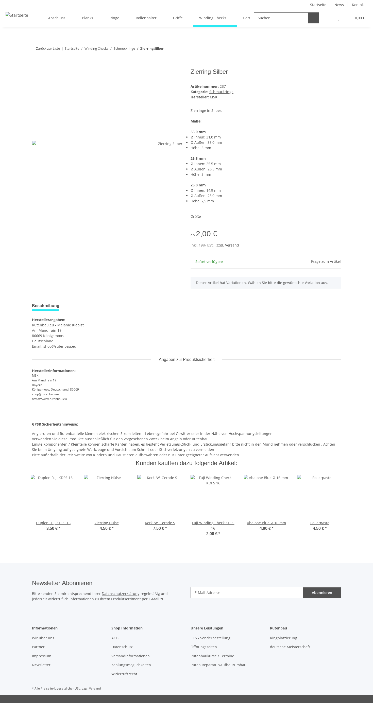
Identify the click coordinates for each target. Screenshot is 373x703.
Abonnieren (322, 592)
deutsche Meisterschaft (290, 646)
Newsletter (41, 664)
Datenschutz (122, 646)
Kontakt (358, 4)
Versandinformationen (130, 656)
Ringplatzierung (283, 638)
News (339, 4)
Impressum (41, 656)
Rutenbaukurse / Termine (212, 656)
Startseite (318, 4)
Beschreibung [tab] (45, 306)
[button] (328, 18)
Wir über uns (43, 638)
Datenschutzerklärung (121, 593)
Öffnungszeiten (204, 646)
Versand (232, 245)
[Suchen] (313, 17)
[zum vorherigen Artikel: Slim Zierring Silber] (324, 48)
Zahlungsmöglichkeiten (131, 664)
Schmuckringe (221, 91)
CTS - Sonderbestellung (210, 638)
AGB (114, 638)
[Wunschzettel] (338, 18)
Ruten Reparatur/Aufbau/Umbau (218, 664)
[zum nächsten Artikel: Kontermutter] (335, 48)
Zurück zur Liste (48, 48)
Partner (38, 646)
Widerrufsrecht (124, 674)
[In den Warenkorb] (36, 65)
